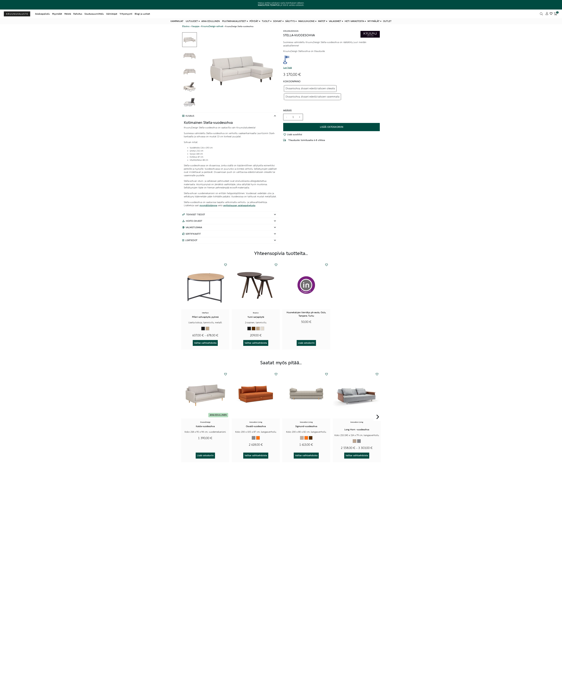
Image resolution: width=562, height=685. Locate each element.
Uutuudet (192, 21)
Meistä (67, 14)
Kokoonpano (291, 81)
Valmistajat (111, 14)
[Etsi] (541, 14)
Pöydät (254, 21)
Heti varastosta (354, 21)
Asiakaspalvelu (42, 14)
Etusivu (186, 26)
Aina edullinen (210, 21)
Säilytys (290, 21)
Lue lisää (287, 68)
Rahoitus (77, 14)
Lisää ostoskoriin (331, 127)
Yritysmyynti (126, 14)
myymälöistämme (208, 205)
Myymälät (57, 14)
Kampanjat (177, 21)
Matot (321, 21)
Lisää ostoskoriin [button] (306, 343)
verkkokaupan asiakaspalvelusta (239, 205)
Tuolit (266, 21)
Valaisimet (335, 21)
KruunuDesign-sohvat (212, 26)
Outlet (387, 21)
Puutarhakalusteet (234, 21)
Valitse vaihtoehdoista (205, 343)
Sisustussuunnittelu (94, 14)
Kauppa (195, 26)
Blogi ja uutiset (142, 14)
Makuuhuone (306, 21)
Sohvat (277, 21)
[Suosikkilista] (551, 14)
